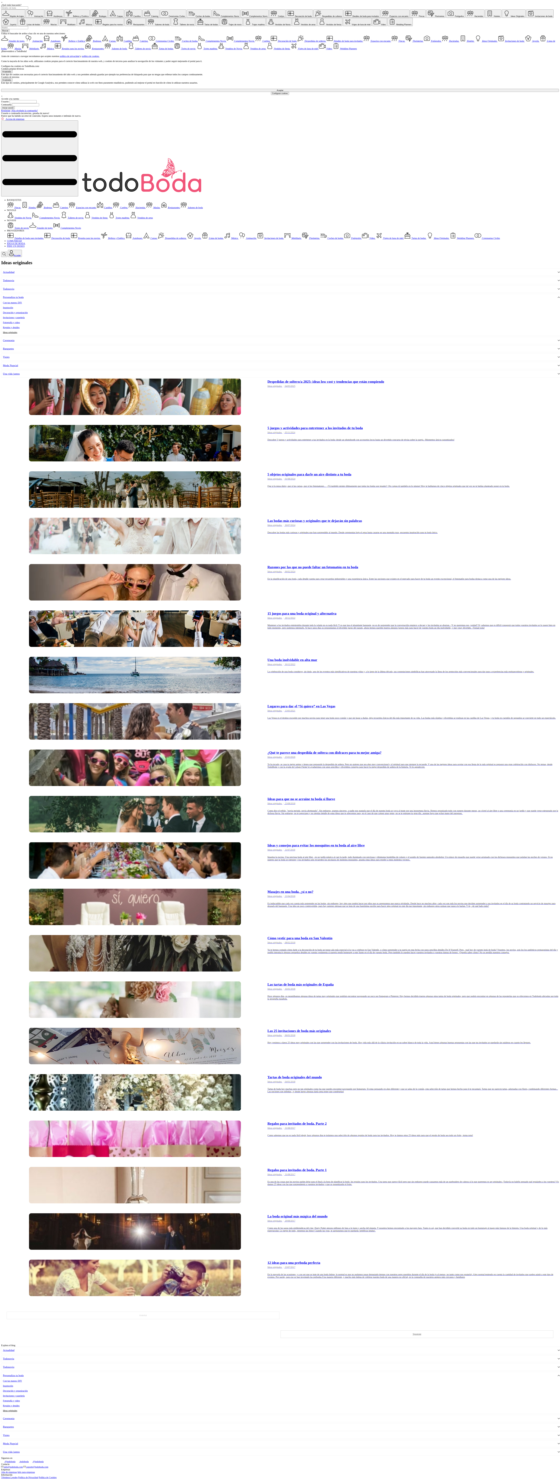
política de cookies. (90, 56)
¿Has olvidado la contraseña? (24, 110)
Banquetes (8, 348)
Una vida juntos (11, 373)
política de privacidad (69, 56)
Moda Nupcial (10, 365)
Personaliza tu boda (13, 297)
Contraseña (6, 104)
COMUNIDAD (14, 241)
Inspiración (8, 307)
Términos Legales (9, 1477)
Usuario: (5, 101)
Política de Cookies (48, 1477)
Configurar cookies (280, 93)
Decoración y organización (15, 312)
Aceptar (280, 90)
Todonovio (8, 288)
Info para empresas (26, 1472)
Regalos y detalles (11, 327)
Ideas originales (10, 332)
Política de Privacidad (28, 1477)
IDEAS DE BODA (16, 243)
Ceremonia (8, 340)
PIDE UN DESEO (16, 246)
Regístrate (5, 110)
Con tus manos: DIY (12, 302)
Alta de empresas (9, 1472)
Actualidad (8, 272)
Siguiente (417, 1334)
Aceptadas (6, 72)
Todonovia (8, 280)
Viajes (6, 357)
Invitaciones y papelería (14, 317)
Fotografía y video (11, 322)
